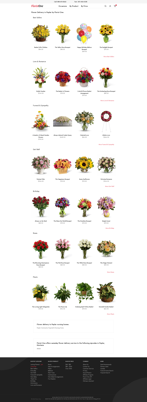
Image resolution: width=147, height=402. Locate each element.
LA (81, 397)
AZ (58, 397)
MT (48, 399)
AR (56, 397)
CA (59, 397)
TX (80, 399)
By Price (84, 6)
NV (61, 399)
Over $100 (68, 369)
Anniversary (34, 383)
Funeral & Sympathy (36, 375)
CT (63, 397)
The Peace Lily (62, 307)
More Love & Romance (107, 101)
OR (70, 399)
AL (54, 397)
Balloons (50, 371)
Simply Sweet (106, 221)
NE (53, 399)
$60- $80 (68, 364)
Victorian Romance (106, 179)
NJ (57, 399)
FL (68, 397)
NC (50, 399)
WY (93, 399)
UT (82, 399)
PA (72, 399)
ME (87, 397)
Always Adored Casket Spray (63, 135)
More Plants (110, 314)
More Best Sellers (109, 57)
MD (85, 397)
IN (76, 397)
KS (78, 397)
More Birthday (110, 228)
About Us (85, 364)
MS (46, 399)
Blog (95, 399)
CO (61, 397)
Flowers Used (104, 366)
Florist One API (87, 377)
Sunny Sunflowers (84, 179)
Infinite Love (106, 135)
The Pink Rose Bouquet (63, 263)
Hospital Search (105, 373)
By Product (74, 6)
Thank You (33, 379)
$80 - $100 (68, 366)
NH (55, 399)
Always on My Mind (41, 221)
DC (65, 397)
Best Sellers (34, 369)
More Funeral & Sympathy (106, 144)
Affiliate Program (88, 375)
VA (83, 399)
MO (92, 397)
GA (70, 397)
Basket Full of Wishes (40, 47)
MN (90, 397)
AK (53, 397)
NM (59, 399)
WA (87, 399)
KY (79, 397)
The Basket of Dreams (62, 91)
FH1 (98, 399)
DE (67, 397)
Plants (49, 369)
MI (88, 397)
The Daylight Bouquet (106, 47)
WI (89, 399)
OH (64, 399)
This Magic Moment (106, 263)
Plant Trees (51, 373)
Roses (49, 364)
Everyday (33, 371)
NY (62, 399)
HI (71, 397)
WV (91, 399)
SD (76, 399)
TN (78, 399)
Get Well (33, 373)
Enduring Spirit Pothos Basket (84, 307)
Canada (102, 369)
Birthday (33, 381)
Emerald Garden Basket (106, 307)
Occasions (63, 6)
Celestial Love (84, 135)
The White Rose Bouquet (84, 263)
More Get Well (109, 186)
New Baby (34, 377)
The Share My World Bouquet (63, 221)
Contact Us (86, 366)
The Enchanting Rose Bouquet (106, 91)
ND (52, 399)
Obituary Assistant (88, 381)
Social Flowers (87, 373)
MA (83, 397)
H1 (99, 399)
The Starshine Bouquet (84, 221)
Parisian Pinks (41, 179)
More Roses (110, 272)
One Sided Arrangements (55, 377)
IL (75, 397)
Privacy (85, 371)
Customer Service (88, 369)
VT (85, 399)
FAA (67, 399)
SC (75, 399)
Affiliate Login (87, 379)
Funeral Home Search (106, 371)
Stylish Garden (40, 91)
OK (69, 399)
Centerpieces (52, 375)
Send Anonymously (105, 364)
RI (73, 399)
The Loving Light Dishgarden (41, 307)
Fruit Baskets (52, 379)
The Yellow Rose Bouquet (62, 47)
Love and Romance (36, 385)
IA (73, 397)
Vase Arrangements (54, 366)
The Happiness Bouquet (62, 179)
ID (74, 397)
